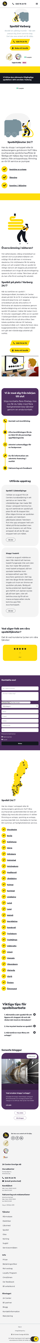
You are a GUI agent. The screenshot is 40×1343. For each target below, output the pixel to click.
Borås (9, 835)
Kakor (20, 1327)
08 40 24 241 (8, 1201)
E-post (5, 739)
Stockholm (12, 829)
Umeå (9, 952)
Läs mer (8, 1105)
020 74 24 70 (21, 4)
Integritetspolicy (20, 1330)
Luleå (9, 903)
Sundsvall (11, 927)
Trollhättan (12, 939)
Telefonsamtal (7, 737)
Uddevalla (11, 946)
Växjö (9, 976)
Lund (9, 909)
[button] (37, 3)
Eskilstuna (11, 841)
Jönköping (12, 878)
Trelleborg (12, 933)
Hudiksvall (12, 872)
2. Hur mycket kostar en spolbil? (18, 1026)
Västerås (11, 970)
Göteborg (11, 854)
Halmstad (11, 860)
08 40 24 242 (8, 1190)
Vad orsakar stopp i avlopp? (18, 1093)
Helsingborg (12, 866)
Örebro (10, 982)
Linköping (11, 897)
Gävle (9, 848)
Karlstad (11, 890)
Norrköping (12, 921)
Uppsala (11, 958)
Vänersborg (12, 964)
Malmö (10, 915)
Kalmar (10, 884)
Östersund (12, 988)
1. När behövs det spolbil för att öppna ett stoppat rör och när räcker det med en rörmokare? (18, 1017)
